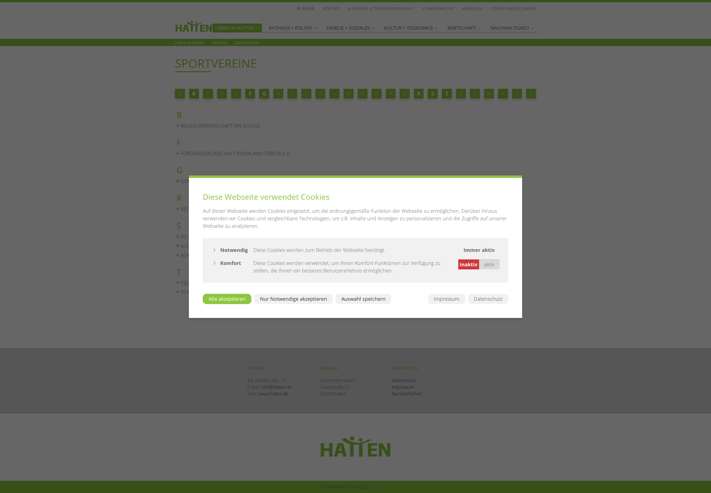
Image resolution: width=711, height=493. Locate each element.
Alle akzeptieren (227, 298)
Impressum (446, 298)
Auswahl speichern (363, 298)
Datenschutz (488, 298)
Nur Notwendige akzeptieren (293, 298)
